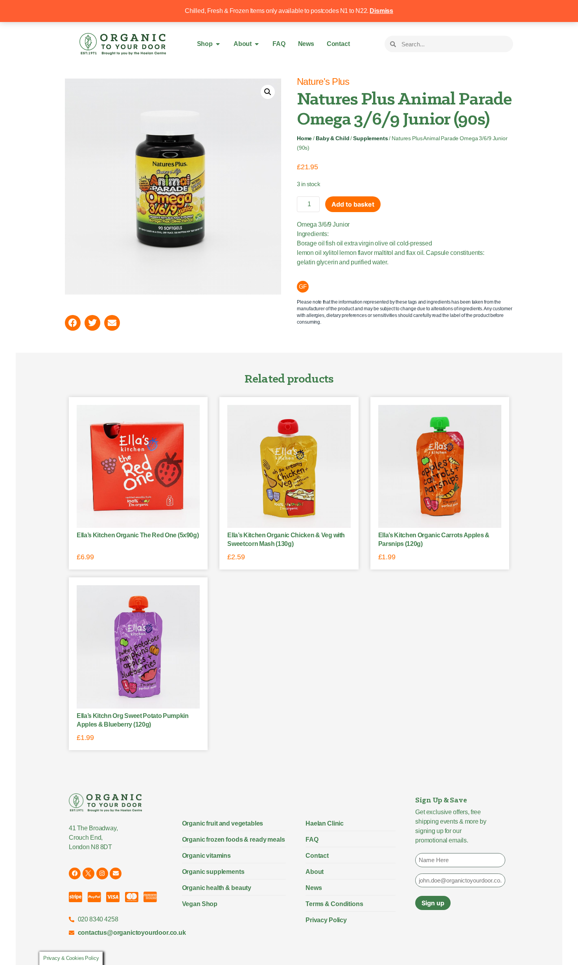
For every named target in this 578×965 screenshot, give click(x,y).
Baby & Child (332, 138)
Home (304, 138)
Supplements (370, 138)
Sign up (433, 903)
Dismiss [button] (381, 10)
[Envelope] (115, 873)
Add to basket (352, 204)
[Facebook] (75, 873)
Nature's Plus (323, 81)
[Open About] (257, 44)
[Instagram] (102, 873)
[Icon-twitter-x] (88, 873)
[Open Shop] (218, 44)
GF (303, 286)
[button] (268, 92)
